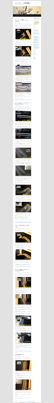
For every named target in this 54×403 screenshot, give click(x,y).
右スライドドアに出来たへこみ (36, 46)
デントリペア (18, 99)
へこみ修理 (21, 99)
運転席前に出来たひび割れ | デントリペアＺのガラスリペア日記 (36, 43)
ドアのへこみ (28, 266)
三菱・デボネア (17, 222)
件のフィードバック (20, 398)
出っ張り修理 (20, 222)
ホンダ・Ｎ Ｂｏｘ (23, 351)
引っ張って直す (22, 222)
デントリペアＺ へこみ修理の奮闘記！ (23, 3)
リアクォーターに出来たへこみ (36, 33)
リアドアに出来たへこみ (36, 44)
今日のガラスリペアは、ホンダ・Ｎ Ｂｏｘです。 (19, 349)
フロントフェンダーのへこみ (20, 351)
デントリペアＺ (25, 99)
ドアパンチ (16, 351)
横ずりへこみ (25, 222)
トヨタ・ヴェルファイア (29, 99)
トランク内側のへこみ (35, 39)
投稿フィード (35, 57)
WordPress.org (35, 58)
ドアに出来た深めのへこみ (19, 354)
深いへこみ (27, 222)
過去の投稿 (16, 400)
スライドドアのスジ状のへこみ (27, 221)
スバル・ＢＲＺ (23, 221)
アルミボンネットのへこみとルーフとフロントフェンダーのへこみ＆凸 (36, 32)
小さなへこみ (27, 351)
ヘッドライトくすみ (35, 54)
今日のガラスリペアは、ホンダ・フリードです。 (19, 396)
